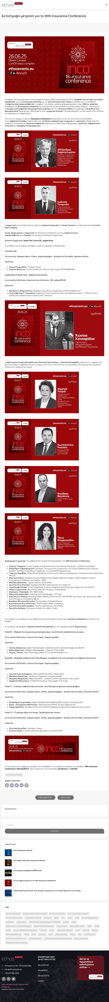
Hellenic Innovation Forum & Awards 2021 (25, 930)
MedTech (94, 930)
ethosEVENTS (43, 975)
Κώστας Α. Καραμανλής (81, 938)
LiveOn (41, 981)
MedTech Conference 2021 (13, 934)
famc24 (74, 922)
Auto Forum (47, 918)
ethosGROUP (43, 965)
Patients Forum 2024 (61, 934)
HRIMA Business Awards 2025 (64, 930)
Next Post (65, 797)
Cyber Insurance (21, 922)
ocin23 (50, 934)
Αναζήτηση (55, 831)
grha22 (89, 926)
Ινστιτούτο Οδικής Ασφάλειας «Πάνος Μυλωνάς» (58, 938)
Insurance (86, 930)
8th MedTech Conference (57, 914)
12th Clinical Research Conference (78, 914)
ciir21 (63, 918)
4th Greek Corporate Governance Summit (29, 860)
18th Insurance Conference (14, 775)
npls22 (34, 934)
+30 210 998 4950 (12, 973)
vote (79, 934)
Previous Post (45, 797)
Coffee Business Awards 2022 (90, 918)
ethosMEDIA (43, 970)
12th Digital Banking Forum (14, 918)
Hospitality (43, 930)
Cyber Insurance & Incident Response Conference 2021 (44, 922)
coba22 (70, 918)
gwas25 (97, 926)
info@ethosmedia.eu (13, 969)
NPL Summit (42, 934)
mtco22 (26, 934)
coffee (77, 918)
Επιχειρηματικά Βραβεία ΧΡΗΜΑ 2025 (27, 871)
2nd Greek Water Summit (22, 850)
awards (56, 918)
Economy (66, 922)
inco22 (78, 930)
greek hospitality (62, 926)
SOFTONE (72, 934)
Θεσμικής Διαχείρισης (35, 938)
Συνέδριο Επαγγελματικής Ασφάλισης (16, 942)
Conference (9, 922)
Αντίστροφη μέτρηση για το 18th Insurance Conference (34, 881)
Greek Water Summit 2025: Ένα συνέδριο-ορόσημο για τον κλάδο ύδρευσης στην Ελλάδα (47, 891)
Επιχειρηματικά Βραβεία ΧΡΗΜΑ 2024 (16, 938)
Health (8, 930)
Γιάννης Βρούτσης (89, 934)
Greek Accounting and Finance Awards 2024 (18, 926)
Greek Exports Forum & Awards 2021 (44, 926)
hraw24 (52, 930)
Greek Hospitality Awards (77, 926)
